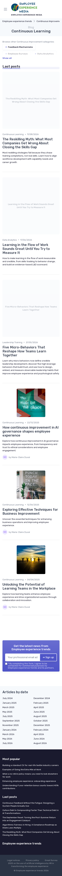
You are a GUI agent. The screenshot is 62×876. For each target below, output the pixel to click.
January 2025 (9, 703)
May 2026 (7, 738)
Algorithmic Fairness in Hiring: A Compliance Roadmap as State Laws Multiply (29, 826)
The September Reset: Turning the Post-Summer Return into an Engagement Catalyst (29, 819)
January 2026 (9, 730)
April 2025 (39, 707)
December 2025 (42, 725)
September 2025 (11, 720)
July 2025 (7, 716)
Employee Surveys (16, 54)
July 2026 (7, 743)
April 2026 (39, 734)
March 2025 (8, 707)
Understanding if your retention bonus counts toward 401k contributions (30, 787)
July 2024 (7, 698)
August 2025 (40, 716)
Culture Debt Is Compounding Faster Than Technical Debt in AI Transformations (30, 811)
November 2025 (10, 725)
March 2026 (8, 734)
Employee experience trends (17, 21)
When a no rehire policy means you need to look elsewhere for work (30, 775)
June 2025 (39, 712)
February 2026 (41, 730)
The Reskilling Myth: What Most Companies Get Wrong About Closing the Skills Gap (30, 833)
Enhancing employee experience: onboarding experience (29, 781)
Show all (7, 58)
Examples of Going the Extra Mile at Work (21, 769)
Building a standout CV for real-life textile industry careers (30, 765)
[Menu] (6, 9)
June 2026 (39, 738)
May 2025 (7, 712)
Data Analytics (44, 54)
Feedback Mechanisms (19, 47)
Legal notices (13, 860)
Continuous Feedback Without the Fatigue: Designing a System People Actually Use (28, 804)
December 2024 (42, 698)
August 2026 (40, 743)
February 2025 (41, 703)
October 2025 (41, 720)
